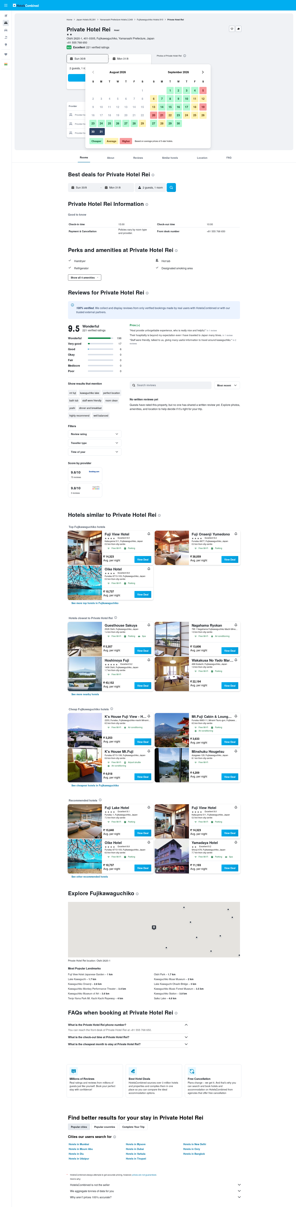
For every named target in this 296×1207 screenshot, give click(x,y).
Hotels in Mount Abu (81, 1149)
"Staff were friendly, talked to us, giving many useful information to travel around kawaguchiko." (183, 341)
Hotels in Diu (76, 1153)
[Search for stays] (5, 23)
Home (69, 19)
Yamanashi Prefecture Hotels (113, 19)
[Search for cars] (5, 30)
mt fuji (72, 393)
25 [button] (109, 123)
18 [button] (109, 115)
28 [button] (134, 123)
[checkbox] (85, 474)
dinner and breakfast (90, 408)
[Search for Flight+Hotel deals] (5, 37)
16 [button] (93, 115)
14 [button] (134, 107)
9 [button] (93, 107)
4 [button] (109, 99)
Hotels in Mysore (136, 1144)
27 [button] (125, 123)
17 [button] (101, 115)
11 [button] (109, 107)
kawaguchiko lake (89, 393)
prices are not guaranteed (144, 1174)
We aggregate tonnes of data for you (92, 1191)
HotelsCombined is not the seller (90, 1185)
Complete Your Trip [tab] (133, 1126)
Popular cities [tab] (79, 1126)
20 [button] (125, 115)
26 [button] (117, 123)
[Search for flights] (5, 15)
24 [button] (101, 123)
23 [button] (93, 123)
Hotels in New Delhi (194, 1144)
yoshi (72, 408)
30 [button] (93, 132)
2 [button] (93, 99)
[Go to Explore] (5, 44)
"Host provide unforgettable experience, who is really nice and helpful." (173, 330)
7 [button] (134, 99)
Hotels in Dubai (135, 1149)
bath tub (73, 400)
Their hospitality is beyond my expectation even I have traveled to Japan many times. (181, 335)
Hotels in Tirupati (136, 1158)
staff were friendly (91, 400)
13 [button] (125, 107)
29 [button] (142, 123)
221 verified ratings (97, 47)
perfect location (111, 393)
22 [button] (142, 115)
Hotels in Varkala (135, 1153)
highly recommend (79, 415)
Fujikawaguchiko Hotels (148, 19)
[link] (95, 603)
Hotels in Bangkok (194, 1153)
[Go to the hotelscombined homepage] (25, 5)
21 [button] (134, 115)
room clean (112, 400)
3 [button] (101, 99)
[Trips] (5, 54)
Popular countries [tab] (104, 1126)
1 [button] (142, 90)
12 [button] (117, 107)
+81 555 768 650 (77, 42)
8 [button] (142, 99)
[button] (6, 5)
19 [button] (117, 115)
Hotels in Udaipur (79, 1158)
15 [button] (142, 107)
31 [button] (101, 132)
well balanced (101, 415)
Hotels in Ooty (191, 1149)
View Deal (143, 559)
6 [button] (126, 99)
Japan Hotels (82, 19)
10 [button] (101, 107)
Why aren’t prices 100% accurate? (91, 1197)
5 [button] (118, 99)
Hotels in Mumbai (79, 1144)
